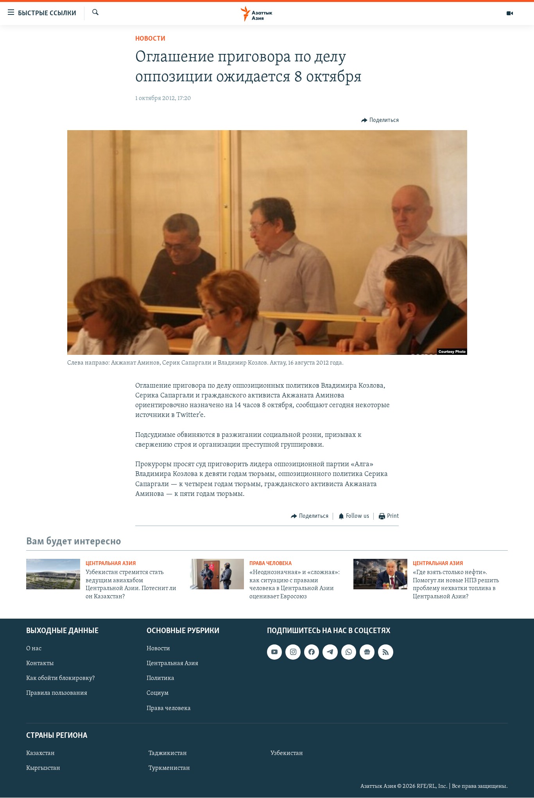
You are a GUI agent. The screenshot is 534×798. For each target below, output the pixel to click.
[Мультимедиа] (509, 13)
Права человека (270, 564)
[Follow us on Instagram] (292, 651)
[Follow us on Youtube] (274, 651)
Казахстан (40, 753)
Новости (150, 39)
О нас (33, 649)
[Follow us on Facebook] (311, 651)
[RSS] (385, 651)
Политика (160, 678)
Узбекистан (287, 753)
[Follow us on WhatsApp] (348, 651)
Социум (157, 694)
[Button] (380, 120)
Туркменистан (169, 768)
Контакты (40, 663)
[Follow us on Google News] (367, 651)
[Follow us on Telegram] (330, 651)
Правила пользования (56, 694)
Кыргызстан (43, 768)
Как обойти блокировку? (60, 678)
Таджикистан (168, 753)
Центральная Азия (111, 564)
